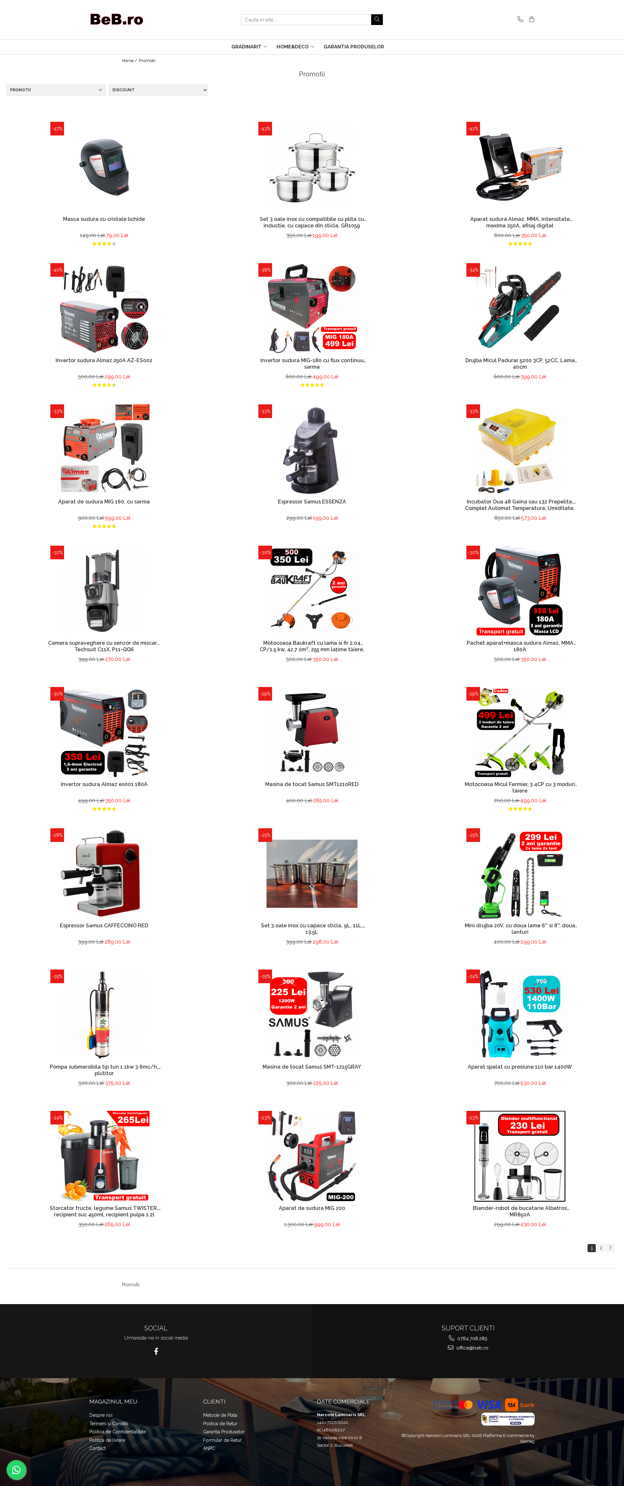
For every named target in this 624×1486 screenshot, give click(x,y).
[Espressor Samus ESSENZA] (312, 449)
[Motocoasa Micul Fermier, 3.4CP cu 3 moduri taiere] (520, 732)
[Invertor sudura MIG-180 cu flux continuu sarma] (312, 308)
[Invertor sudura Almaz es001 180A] (104, 732)
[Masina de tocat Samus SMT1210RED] (312, 732)
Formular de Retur (222, 1440)
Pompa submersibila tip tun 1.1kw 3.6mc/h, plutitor (104, 1070)
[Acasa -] (121, 19)
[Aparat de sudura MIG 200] (312, 1156)
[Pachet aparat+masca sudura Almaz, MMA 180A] (520, 591)
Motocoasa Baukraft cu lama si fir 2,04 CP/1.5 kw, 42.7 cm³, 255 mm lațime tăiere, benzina (312, 647)
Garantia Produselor (224, 1431)
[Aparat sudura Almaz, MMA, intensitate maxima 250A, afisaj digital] (520, 167)
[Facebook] (156, 1351)
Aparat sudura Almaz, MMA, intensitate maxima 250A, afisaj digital (520, 222)
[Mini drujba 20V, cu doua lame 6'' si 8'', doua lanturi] (520, 873)
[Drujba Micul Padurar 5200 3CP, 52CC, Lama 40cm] (520, 308)
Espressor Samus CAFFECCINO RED (104, 925)
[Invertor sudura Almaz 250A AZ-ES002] (104, 308)
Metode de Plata (220, 1415)
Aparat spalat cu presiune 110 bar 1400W (520, 1067)
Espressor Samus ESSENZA (312, 502)
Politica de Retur (220, 1423)
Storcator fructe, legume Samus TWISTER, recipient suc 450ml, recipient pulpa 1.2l (104, 1211)
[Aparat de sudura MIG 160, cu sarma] (104, 449)
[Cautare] (377, 19)
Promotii (147, 60)
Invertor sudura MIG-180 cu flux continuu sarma (312, 363)
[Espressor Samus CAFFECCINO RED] (104, 873)
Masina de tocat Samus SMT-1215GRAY (312, 1067)
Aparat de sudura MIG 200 (312, 1208)
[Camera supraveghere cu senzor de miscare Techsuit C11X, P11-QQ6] (104, 591)
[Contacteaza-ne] (519, 19)
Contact (97, 1448)
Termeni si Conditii (108, 1423)
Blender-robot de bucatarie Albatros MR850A (520, 1211)
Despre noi (100, 1415)
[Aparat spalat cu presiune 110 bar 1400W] (520, 1015)
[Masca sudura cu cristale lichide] (104, 167)
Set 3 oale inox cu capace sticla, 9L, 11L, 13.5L (312, 928)
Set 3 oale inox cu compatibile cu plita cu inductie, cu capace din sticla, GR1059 (312, 222)
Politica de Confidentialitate (117, 1431)
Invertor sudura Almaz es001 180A (104, 784)
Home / (130, 60)
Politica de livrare (107, 1440)
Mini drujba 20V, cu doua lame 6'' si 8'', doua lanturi (520, 928)
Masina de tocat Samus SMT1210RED (311, 784)
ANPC (209, 1448)
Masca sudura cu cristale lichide (104, 219)
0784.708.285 (471, 1338)
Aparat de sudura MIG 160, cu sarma (104, 502)
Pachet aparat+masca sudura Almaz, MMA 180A (520, 646)
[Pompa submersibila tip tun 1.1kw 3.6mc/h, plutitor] (104, 1015)
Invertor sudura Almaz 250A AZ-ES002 (104, 360)
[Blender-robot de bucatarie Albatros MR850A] (520, 1156)
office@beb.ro (471, 1348)
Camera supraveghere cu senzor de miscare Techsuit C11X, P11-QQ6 (104, 646)
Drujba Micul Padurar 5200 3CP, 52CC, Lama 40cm (520, 363)
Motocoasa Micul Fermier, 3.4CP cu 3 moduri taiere (520, 787)
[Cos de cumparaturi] (530, 19)
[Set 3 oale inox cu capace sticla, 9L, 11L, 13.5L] (312, 873)
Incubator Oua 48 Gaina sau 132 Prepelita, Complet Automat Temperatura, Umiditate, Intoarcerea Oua (520, 506)
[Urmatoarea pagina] (610, 1248)
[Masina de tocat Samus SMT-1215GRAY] (312, 1015)
